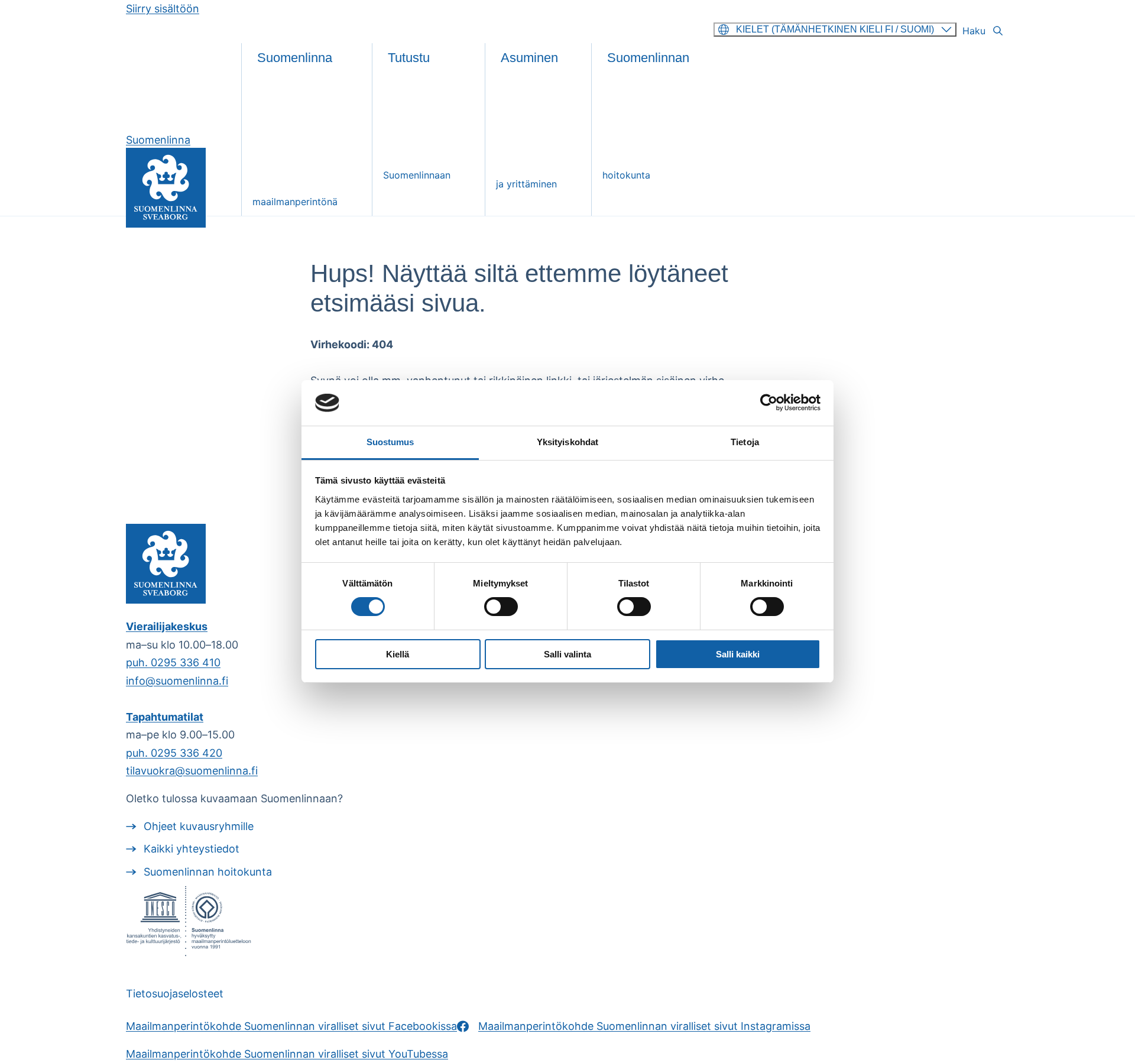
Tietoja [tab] (745, 442)
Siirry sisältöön (162, 8)
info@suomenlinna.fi (177, 681)
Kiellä (397, 654)
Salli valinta (567, 654)
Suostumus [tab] (390, 442)
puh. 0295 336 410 (173, 662)
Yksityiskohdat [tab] (567, 442)
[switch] (501, 606)
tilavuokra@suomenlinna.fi (192, 770)
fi (835, 29)
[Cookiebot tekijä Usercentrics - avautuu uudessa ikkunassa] (769, 402)
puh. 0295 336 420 (174, 753)
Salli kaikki (738, 654)
